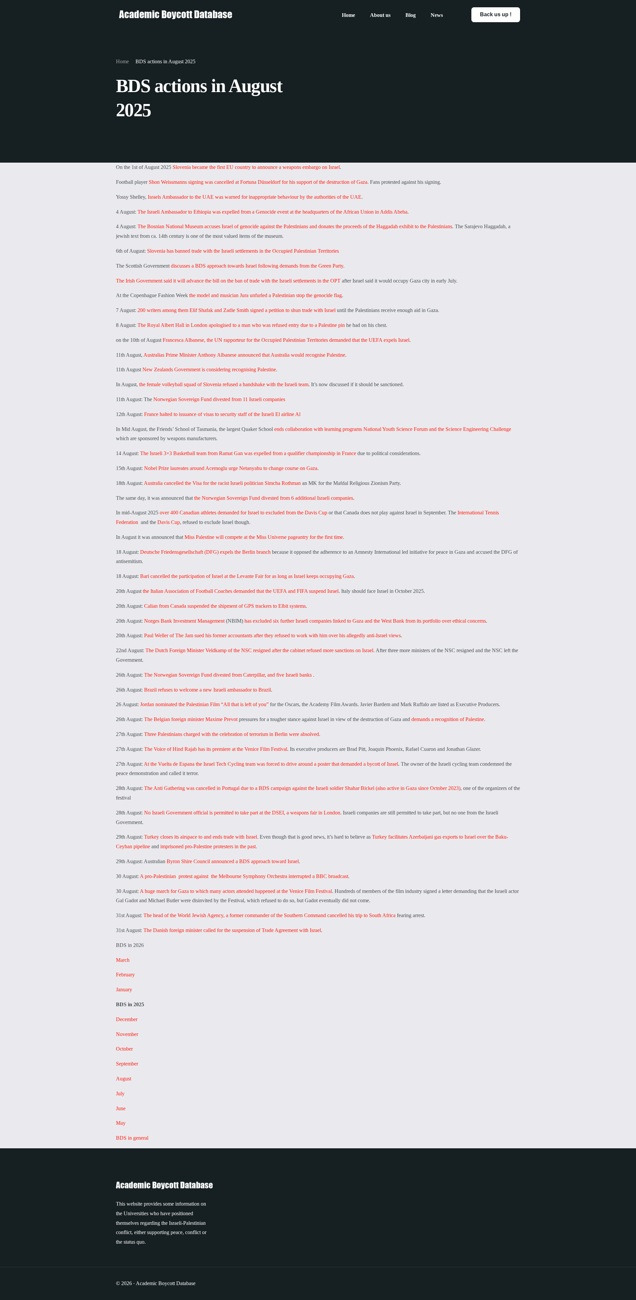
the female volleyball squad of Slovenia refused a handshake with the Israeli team (223, 384)
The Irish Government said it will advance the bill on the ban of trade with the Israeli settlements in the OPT (228, 281)
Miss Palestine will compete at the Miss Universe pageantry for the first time (264, 537)
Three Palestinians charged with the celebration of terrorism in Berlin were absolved (231, 734)
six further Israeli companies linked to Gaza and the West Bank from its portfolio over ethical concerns (379, 621)
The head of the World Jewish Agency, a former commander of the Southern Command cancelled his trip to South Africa (269, 915)
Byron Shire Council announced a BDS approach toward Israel (233, 861)
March (123, 960)
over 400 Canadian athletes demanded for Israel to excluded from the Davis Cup (243, 512)
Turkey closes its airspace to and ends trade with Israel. (201, 837)
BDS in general (132, 1138)
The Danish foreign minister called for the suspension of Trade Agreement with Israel (231, 930)
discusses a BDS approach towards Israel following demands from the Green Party (257, 266)
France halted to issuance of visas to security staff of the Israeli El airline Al (222, 414)
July (120, 1093)
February (125, 974)
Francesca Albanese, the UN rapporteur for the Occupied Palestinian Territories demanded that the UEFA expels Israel (286, 340)
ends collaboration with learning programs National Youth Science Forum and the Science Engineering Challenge (392, 429)
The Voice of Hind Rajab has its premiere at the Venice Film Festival (215, 749)
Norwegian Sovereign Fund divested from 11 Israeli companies (219, 399)
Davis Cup (168, 522)
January (124, 989)
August (123, 1078)
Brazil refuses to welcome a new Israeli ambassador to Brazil (207, 690)
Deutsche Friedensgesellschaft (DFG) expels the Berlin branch (205, 552)
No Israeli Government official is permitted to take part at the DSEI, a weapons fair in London (242, 812)
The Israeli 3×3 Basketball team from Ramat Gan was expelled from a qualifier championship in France (248, 453)
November (127, 1034)
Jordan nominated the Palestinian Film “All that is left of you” (204, 704)
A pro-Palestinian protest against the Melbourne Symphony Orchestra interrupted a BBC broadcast (244, 876)
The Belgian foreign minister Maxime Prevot (191, 719)
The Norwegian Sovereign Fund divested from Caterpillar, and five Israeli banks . (229, 675)
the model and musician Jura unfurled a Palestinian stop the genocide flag (265, 295)
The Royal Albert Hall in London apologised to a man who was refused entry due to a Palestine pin (241, 325)
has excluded (258, 621)
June (121, 1108)
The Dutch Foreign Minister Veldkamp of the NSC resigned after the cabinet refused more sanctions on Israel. (260, 650)
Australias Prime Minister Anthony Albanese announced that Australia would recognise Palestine (244, 355)
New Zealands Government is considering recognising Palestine (208, 369)
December (126, 1019)
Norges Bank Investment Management (185, 621)
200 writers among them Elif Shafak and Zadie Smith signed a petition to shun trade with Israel (237, 310)
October (124, 1049)
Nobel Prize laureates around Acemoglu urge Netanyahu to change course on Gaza (230, 468)
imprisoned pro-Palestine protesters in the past (208, 846)
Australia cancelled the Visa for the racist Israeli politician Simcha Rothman (222, 483)
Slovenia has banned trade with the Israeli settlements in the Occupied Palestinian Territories (243, 251)
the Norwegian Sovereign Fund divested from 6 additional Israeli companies (273, 498)
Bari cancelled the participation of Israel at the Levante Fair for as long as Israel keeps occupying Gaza (247, 576)
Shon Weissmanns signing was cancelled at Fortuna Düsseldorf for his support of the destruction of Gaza (257, 182)
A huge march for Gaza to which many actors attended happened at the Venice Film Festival (236, 891)
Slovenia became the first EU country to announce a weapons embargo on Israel (256, 167)
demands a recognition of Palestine (447, 719)
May (121, 1123)
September (127, 1063)
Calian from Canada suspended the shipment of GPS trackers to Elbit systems (225, 606)
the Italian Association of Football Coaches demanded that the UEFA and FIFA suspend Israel (241, 591)
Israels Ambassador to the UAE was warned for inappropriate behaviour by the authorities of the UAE (254, 197)
